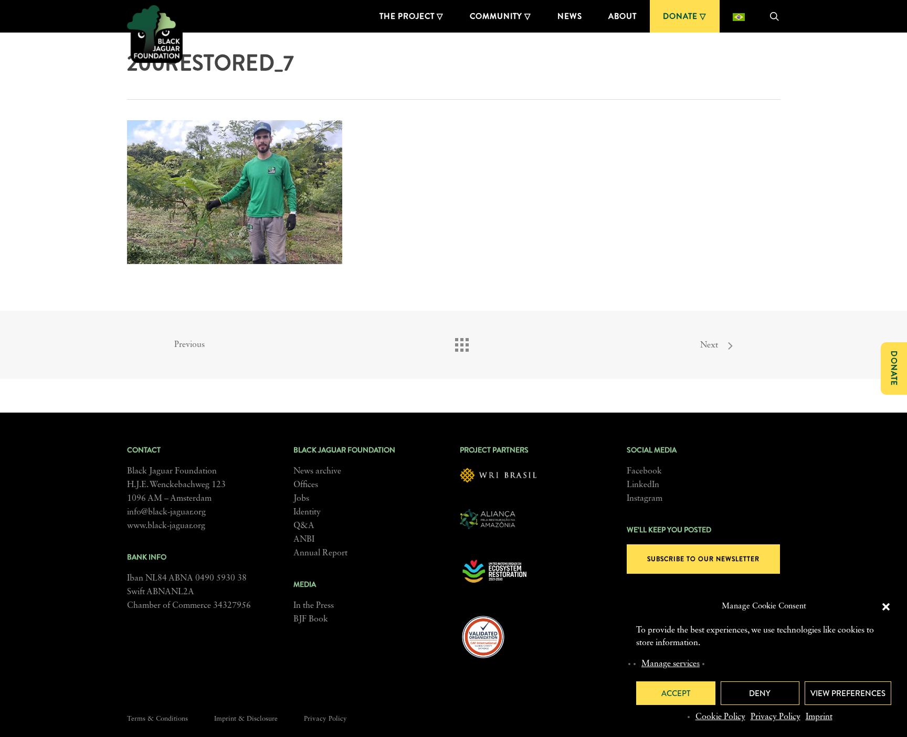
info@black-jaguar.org (166, 512)
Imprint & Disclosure (246, 718)
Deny (760, 693)
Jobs (301, 498)
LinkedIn (643, 485)
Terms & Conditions (157, 718)
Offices (305, 485)
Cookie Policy (720, 717)
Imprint (819, 717)
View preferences (847, 693)
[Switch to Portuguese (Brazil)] (739, 16)
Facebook (644, 471)
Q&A (303, 526)
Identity (307, 512)
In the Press (313, 606)
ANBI (303, 539)
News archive (317, 471)
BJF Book (310, 619)
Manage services (670, 664)
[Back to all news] (461, 342)
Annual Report (320, 553)
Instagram (644, 498)
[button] (886, 607)
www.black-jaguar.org (166, 526)
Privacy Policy (775, 717)
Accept (675, 693)
